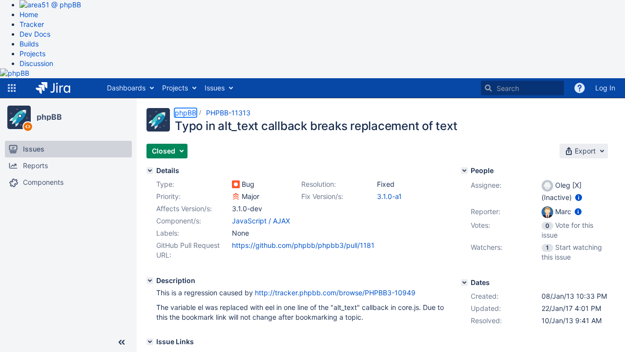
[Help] (579, 88)
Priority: (168, 196)
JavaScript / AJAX (261, 221)
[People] (464, 170)
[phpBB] (19, 117)
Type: (165, 184)
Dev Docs (35, 34)
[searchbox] (522, 88)
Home (29, 14)
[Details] (149, 170)
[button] (12, 88)
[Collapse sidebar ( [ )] (121, 342)
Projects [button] (175, 88)
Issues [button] (215, 88)
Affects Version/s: (184, 208)
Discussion (36, 63)
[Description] (149, 280)
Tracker (32, 24)
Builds (29, 44)
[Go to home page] (60, 88)
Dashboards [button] (126, 88)
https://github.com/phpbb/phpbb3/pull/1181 (303, 245)
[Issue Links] (149, 341)
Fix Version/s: (322, 196)
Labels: (167, 233)
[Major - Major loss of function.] (236, 196)
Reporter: (485, 211)
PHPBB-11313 (228, 113)
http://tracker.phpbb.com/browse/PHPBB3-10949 (335, 292)
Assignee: (486, 185)
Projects (32, 53)
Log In (605, 88)
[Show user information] (579, 197)
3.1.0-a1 (389, 196)
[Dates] (464, 282)
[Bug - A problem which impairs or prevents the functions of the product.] (236, 184)
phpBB (49, 117)
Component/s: (178, 221)
